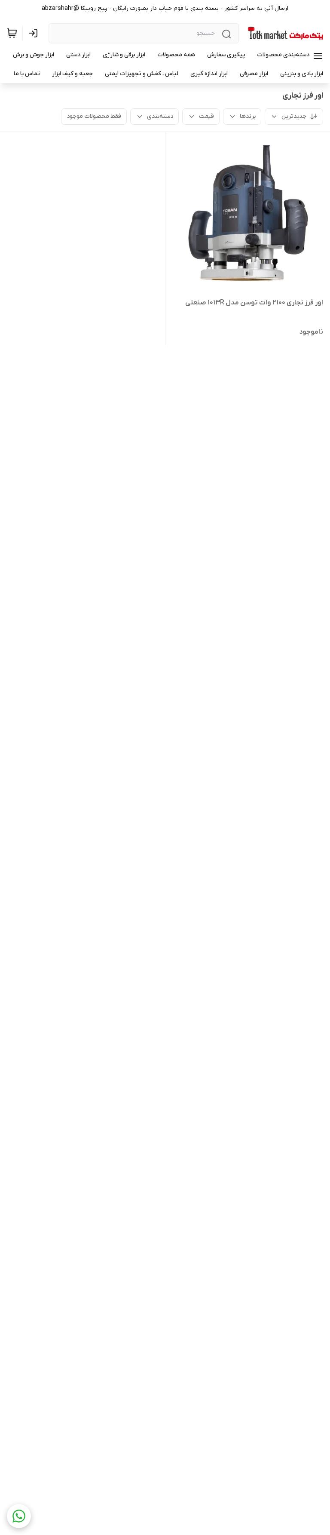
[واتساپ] (19, 1516)
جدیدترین (293, 116)
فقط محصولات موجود (94, 116)
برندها (248, 116)
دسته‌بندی (160, 116)
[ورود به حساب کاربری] (35, 33)
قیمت (206, 116)
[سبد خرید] (12, 33)
